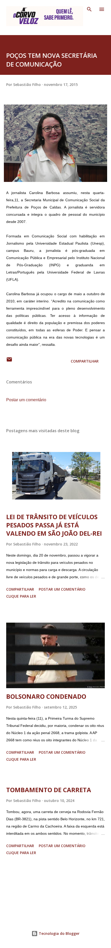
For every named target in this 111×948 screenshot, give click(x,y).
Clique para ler (21, 596)
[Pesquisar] (89, 9)
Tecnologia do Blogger (59, 933)
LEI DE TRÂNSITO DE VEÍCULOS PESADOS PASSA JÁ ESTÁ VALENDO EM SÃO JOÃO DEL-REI (54, 524)
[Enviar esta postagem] (9, 361)
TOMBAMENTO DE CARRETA (48, 789)
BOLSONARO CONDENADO (46, 696)
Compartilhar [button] (85, 361)
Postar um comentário (26, 400)
